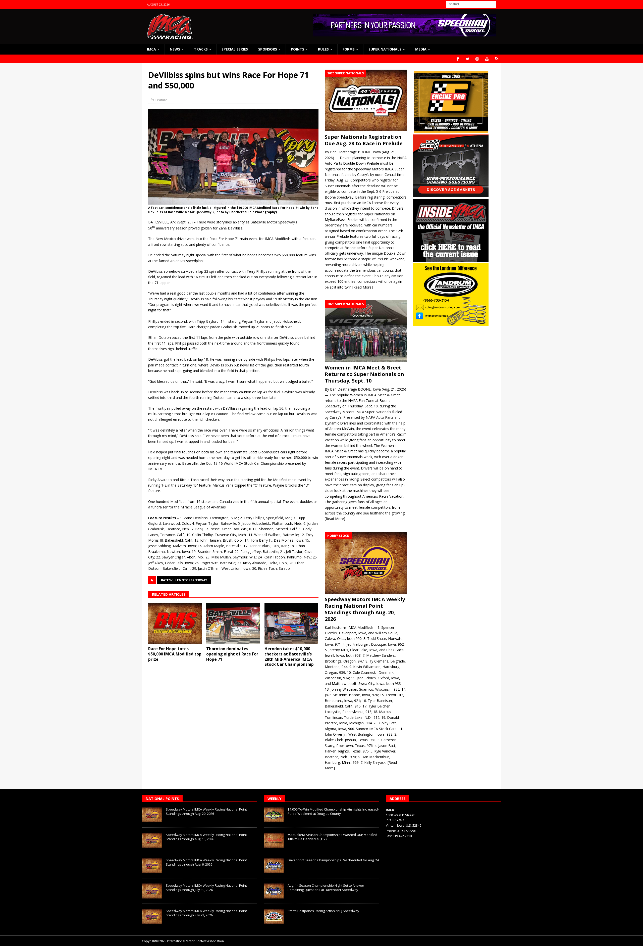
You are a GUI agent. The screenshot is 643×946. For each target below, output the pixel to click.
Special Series (235, 49)
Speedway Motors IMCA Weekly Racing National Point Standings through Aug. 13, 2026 (206, 836)
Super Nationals (384, 49)
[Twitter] (467, 59)
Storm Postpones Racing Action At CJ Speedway (323, 911)
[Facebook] (457, 59)
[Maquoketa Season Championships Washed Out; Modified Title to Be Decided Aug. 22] (274, 840)
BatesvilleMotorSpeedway (184, 580)
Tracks (201, 49)
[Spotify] (497, 59)
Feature (161, 100)
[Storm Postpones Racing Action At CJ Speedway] (274, 916)
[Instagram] (477, 59)
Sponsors (267, 49)
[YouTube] (487, 59)
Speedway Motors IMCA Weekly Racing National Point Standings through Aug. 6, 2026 (206, 862)
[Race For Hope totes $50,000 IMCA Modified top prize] (175, 623)
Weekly (274, 798)
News (175, 49)
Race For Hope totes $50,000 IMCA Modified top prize (174, 654)
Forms (349, 49)
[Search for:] (471, 4)
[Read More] (362, 287)
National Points (162, 798)
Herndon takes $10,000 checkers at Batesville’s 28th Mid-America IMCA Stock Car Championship (289, 656)
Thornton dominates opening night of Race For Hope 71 (232, 654)
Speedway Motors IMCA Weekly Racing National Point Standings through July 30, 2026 (206, 887)
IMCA (151, 49)
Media (420, 49)
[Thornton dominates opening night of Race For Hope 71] (233, 623)
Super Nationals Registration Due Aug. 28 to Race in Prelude (364, 140)
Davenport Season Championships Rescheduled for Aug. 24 (333, 860)
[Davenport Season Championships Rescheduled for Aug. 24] (274, 865)
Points (297, 49)
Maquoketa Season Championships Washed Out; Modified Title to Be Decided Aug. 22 (332, 836)
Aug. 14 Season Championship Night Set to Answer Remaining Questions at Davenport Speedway (326, 887)
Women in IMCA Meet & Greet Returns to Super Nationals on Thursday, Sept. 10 (364, 374)
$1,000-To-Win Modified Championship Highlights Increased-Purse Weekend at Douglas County (333, 811)
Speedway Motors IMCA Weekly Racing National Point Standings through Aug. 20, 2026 (365, 609)
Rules (323, 49)
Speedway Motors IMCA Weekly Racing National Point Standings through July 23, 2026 (206, 913)
